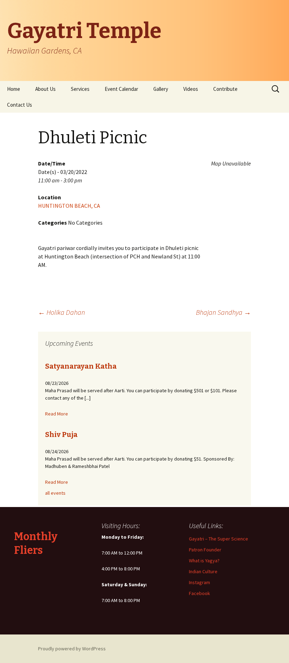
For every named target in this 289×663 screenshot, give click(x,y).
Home (13, 89)
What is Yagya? (204, 560)
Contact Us (19, 104)
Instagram (199, 582)
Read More (56, 414)
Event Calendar (121, 89)
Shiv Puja (61, 434)
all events (55, 493)
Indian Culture (203, 571)
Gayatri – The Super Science (218, 539)
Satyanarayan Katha (81, 366)
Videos (190, 89)
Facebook (199, 593)
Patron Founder (205, 549)
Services (80, 89)
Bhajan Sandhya (223, 312)
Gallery (160, 89)
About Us (45, 89)
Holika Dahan (61, 312)
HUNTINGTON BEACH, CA (69, 205)
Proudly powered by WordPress (72, 648)
